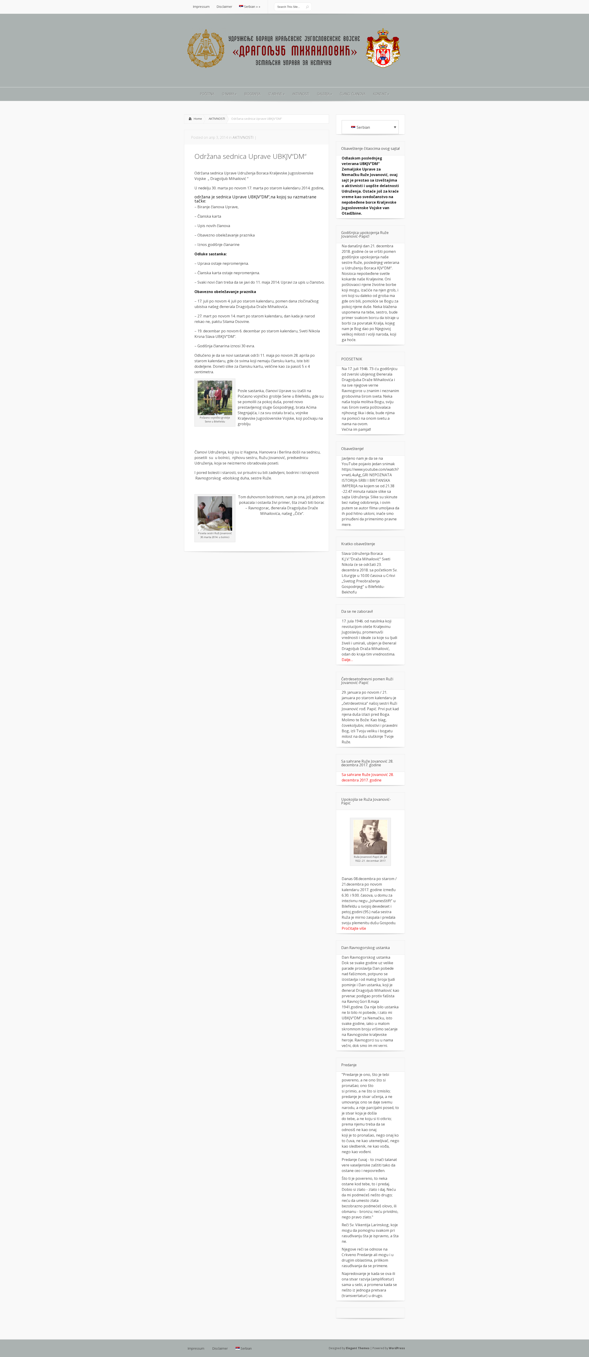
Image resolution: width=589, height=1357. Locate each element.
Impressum (196, 1348)
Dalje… (347, 659)
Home (198, 119)
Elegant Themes (358, 1348)
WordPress (397, 1348)
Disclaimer (220, 1348)
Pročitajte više (354, 928)
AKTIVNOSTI (217, 119)
